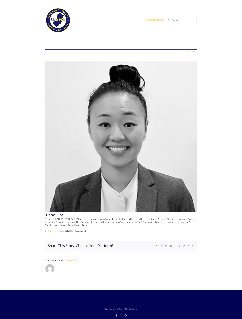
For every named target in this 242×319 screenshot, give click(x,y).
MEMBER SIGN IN (155, 20)
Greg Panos (52, 231)
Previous (192, 51)
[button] (180, 39)
